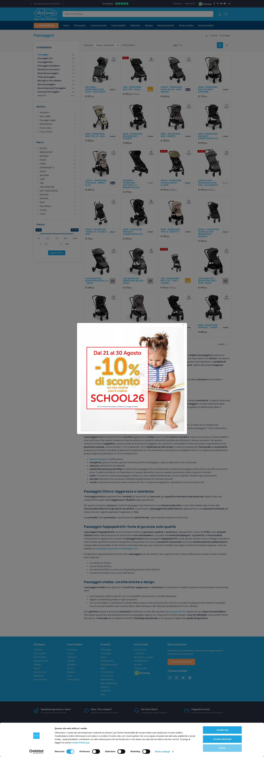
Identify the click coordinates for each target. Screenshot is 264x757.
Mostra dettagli (162, 751)
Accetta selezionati (222, 739)
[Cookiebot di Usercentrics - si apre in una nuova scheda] (36, 752)
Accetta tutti (222, 730)
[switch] (96, 751)
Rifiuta (222, 748)
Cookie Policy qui (80, 742)
